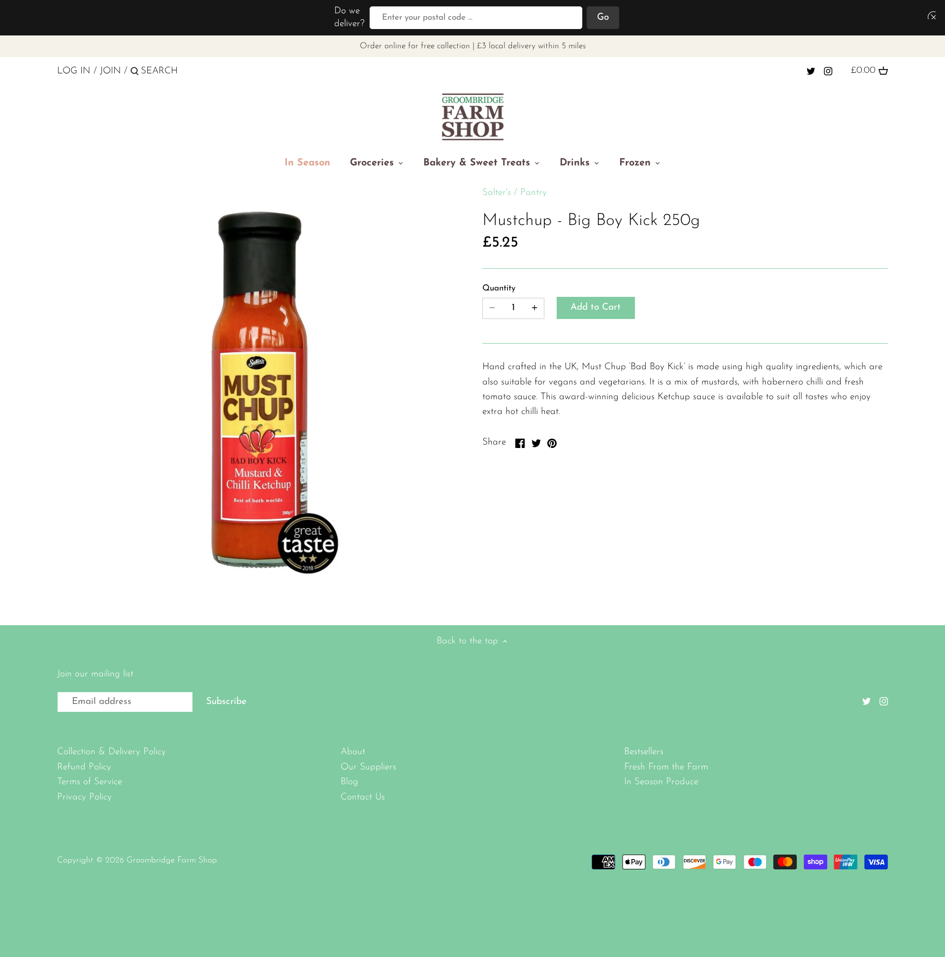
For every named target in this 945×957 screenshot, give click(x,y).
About (353, 752)
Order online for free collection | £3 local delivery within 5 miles (473, 46)
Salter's (496, 192)
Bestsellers (643, 752)
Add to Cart (595, 307)
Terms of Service (89, 782)
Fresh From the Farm (666, 767)
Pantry (533, 192)
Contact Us (363, 797)
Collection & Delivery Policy (111, 752)
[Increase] (534, 308)
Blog (349, 782)
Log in (74, 71)
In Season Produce (661, 782)
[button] (929, 15)
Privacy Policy (84, 797)
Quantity (498, 288)
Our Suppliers (368, 767)
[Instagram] (828, 71)
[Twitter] (811, 71)
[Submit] (134, 72)
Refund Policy (84, 767)
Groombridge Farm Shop (171, 860)
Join (110, 71)
